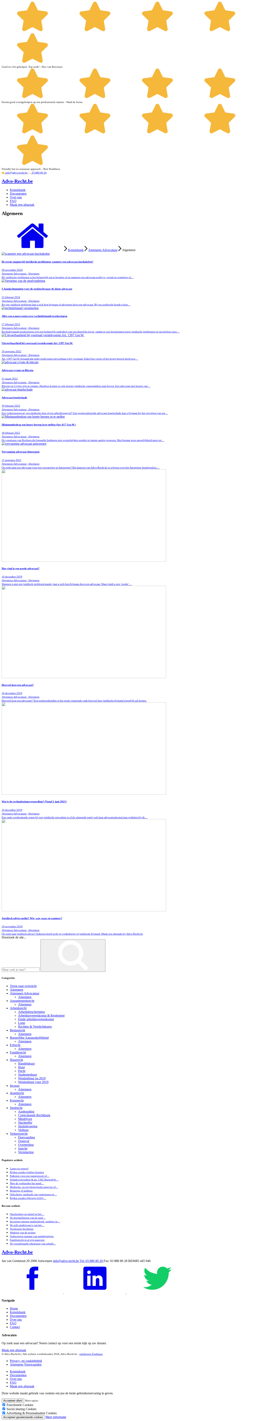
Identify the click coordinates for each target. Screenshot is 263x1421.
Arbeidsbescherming (31, 1012)
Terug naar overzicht (23, 986)
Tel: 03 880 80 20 (92, 1261)
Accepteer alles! (13, 1400)
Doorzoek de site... (14, 937)
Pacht (21, 1071)
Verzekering (26, 1152)
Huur (21, 1067)
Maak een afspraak (22, 204)
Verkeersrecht (19, 1133)
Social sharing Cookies (21, 1409)
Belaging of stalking (21, 1190)
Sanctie (23, 1148)
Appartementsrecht (22, 1000)
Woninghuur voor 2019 (33, 1082)
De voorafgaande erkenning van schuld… (33, 1243)
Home (14, 1308)
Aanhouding (26, 1111)
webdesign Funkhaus (91, 1354)
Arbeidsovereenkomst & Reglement (41, 1015)
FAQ (13, 201)
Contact (15, 1327)
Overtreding (26, 1144)
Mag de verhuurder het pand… (27, 1183)
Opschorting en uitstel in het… (27, 1214)
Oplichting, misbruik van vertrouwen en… (33, 1194)
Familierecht (18, 1052)
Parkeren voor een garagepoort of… (29, 1175)
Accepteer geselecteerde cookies (23, 1417)
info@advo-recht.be (66, 1261)
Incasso (15, 1085)
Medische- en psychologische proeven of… (34, 1187)
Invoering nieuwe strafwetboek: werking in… (35, 1221)
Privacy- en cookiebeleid (26, 1361)
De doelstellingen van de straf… (28, 1217)
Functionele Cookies (20, 1405)
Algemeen (16, 989)
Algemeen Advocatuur (103, 250)
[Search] (72, 955)
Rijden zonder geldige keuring (27, 1172)
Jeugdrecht (17, 1093)
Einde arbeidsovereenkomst (36, 1019)
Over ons (16, 197)
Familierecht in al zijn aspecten (27, 1239)
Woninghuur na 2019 (32, 1078)
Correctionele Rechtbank (34, 1115)
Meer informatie (55, 1417)
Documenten (18, 193)
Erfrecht (15, 1045)
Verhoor (23, 1130)
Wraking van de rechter (23, 1232)
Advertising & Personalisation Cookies (31, 1413)
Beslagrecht (17, 1030)
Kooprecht (17, 1100)
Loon (21, 1023)
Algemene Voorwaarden (26, 1364)
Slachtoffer (25, 1122)
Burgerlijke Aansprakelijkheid (29, 1037)
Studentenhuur (27, 1074)
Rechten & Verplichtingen (35, 1026)
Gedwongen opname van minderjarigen (32, 1236)
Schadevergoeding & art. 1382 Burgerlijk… (34, 1179)
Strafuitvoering (27, 1126)
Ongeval (23, 1141)
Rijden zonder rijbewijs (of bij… (28, 1198)
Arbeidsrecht (18, 1008)
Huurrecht (16, 1060)
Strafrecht (16, 1108)
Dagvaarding (26, 1137)
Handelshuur (26, 1063)
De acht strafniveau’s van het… (27, 1225)
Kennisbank (17, 190)
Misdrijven (25, 1119)
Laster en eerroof (19, 1168)
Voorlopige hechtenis (21, 1228)
